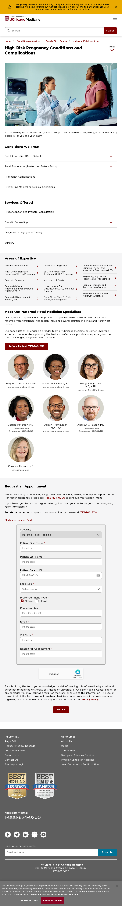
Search (110, 30)
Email (23, 621)
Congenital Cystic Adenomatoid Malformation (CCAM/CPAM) (19, 288)
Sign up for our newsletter (20, 846)
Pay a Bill (10, 741)
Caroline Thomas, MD (20, 468)
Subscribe (107, 852)
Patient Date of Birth (32, 570)
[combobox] (22, 589)
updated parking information (73, 9)
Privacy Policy (90, 699)
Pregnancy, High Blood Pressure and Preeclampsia (96, 277)
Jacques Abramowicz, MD (21, 385)
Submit (61, 709)
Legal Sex (26, 584)
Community (68, 750)
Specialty (25, 529)
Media (64, 746)
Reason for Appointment (35, 648)
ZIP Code (25, 635)
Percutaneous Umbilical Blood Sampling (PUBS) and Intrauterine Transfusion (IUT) (98, 268)
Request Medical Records (20, 746)
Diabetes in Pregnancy (55, 265)
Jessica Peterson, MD (20, 427)
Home (43, 601)
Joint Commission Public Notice (80, 764)
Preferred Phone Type (33, 597)
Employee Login (14, 764)
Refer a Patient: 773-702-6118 (26, 346)
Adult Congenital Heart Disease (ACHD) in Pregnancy (20, 273)
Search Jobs (12, 755)
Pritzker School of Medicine (77, 759)
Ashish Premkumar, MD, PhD (56, 428)
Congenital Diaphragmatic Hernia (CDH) (18, 298)
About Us (66, 741)
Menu (112, 47)
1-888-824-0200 (54, 497)
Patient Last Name (31, 556)
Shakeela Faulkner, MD (55, 385)
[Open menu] (115, 19)
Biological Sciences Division (77, 755)
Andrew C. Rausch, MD (90, 427)
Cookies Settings (29, 900)
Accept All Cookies (52, 900)
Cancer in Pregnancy (15, 280)
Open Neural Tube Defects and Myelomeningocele (57, 298)
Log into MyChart (15, 750)
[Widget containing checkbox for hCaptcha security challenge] (61, 674)
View (54, 9)
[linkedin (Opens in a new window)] (26, 835)
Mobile (29, 601)
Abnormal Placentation (16, 265)
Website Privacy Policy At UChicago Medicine (54, 894)
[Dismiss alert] (116, 7)
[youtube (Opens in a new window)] (43, 835)
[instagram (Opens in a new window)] (34, 835)
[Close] (117, 886)
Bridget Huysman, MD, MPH (91, 386)
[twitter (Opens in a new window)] (17, 835)
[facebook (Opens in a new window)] (8, 835)
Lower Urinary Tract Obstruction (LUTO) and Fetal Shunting (59, 288)
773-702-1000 (61, 871)
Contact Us (11, 759)
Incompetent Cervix (54, 280)
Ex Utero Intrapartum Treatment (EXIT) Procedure (58, 273)
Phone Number (29, 608)
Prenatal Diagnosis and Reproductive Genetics (94, 286)
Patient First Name (31, 543)
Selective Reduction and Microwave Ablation (95, 294)
